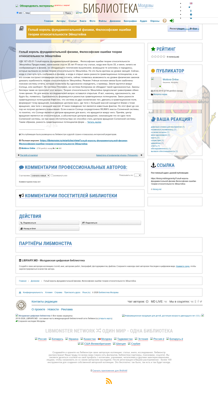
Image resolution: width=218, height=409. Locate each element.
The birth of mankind (29, 155)
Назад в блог (30, 228)
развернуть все (60, 175)
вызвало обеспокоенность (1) (164, 151)
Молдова (106, 339)
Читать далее (94, 121)
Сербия (135, 343)
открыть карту (105, 318)
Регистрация (184, 28)
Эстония (143, 339)
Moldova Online (28, 148)
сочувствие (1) (157, 140)
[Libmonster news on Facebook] (198, 301)
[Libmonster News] (201, 301)
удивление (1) (157, 143)
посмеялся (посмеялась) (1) (163, 129)
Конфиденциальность (33, 292)
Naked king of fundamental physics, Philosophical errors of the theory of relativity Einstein (118, 155)
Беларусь (57, 339)
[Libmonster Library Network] (202, 315)
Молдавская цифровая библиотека (34, 315)
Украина (73, 339)
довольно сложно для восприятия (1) (168, 126)
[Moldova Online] (156, 86)
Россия (42, 339)
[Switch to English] (191, 3)
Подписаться (29, 223)
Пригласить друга (72, 292)
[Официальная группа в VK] (191, 18)
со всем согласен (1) (160, 132)
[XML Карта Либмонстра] (109, 383)
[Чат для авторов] (148, 301)
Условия (49, 292)
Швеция (121, 343)
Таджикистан (125, 339)
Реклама (67, 309)
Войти (196, 28)
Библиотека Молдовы (109, 292)
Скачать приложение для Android (109, 370)
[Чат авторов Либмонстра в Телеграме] (191, 14)
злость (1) (155, 145)
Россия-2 (159, 339)
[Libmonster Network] (161, 315)
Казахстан (90, 339)
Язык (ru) (86, 292)
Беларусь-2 (176, 339)
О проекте (38, 309)
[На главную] (21, 309)
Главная (22, 280)
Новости (53, 309)
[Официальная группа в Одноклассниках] (191, 10)
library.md (157, 189)
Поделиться (91, 223)
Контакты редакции (44, 301)
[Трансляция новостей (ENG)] (189, 7)
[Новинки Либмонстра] (195, 301)
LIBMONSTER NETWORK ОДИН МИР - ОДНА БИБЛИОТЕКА (109, 331)
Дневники (35, 280)
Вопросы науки (160, 94)
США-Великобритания (97, 343)
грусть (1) (155, 137)
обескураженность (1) (161, 148)
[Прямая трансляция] (166, 301)
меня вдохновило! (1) (160, 134)
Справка (58, 292)
